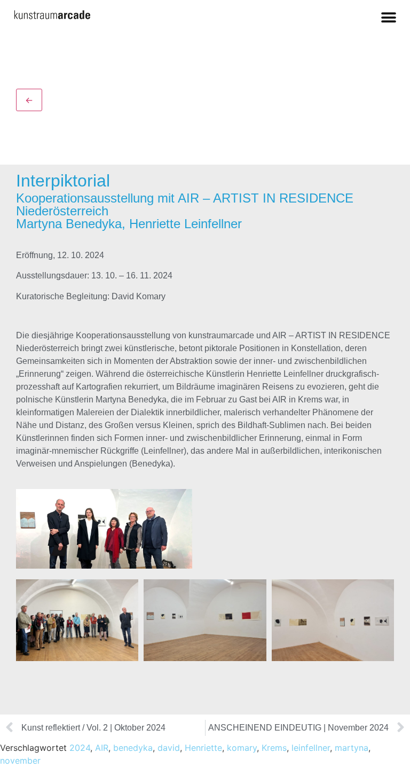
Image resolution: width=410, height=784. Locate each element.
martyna (351, 747)
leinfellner (310, 747)
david (168, 747)
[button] (388, 17)
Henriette (203, 747)
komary (242, 747)
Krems (274, 747)
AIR (101, 747)
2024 (79, 747)
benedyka (133, 747)
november (20, 760)
